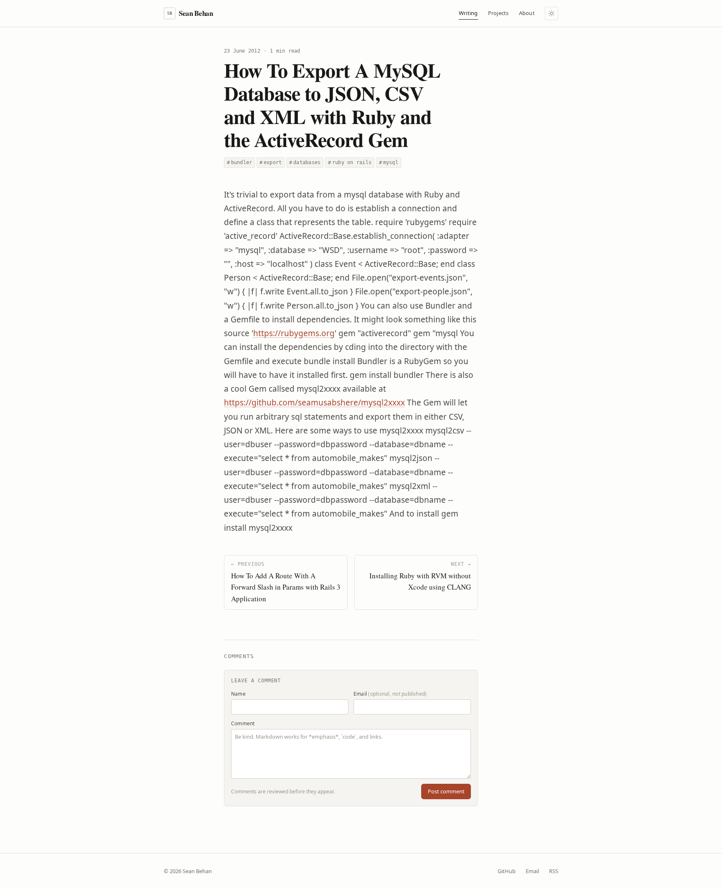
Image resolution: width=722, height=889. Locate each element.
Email (390, 693)
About (527, 13)
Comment (243, 723)
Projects (498, 13)
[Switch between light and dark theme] (551, 13)
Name (238, 693)
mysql (388, 162)
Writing (468, 13)
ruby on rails (349, 162)
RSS (553, 871)
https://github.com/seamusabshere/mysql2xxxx (314, 402)
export (270, 162)
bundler (239, 162)
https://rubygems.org (294, 333)
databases (304, 162)
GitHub (507, 871)
